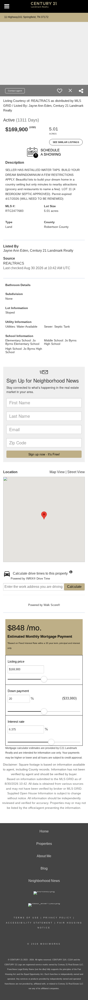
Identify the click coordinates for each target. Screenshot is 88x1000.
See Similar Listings (66, 142)
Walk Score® (52, 605)
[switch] (59, 90)
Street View (76, 472)
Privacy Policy (57, 918)
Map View (57, 472)
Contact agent (15, 91)
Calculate (74, 586)
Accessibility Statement (29, 923)
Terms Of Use (26, 918)
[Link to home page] (44, 6)
